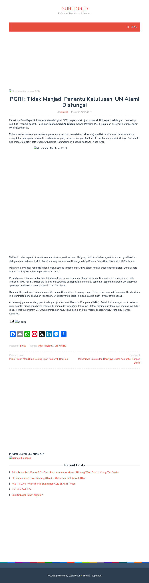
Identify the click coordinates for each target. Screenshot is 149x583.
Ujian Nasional (45, 345)
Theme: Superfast (92, 575)
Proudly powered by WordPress (63, 575)
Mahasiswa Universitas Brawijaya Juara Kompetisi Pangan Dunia (109, 358)
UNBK (62, 345)
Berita (23, 345)
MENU (133, 27)
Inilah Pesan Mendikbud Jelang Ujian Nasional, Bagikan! (39, 356)
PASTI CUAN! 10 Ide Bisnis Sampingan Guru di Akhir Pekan (43, 483)
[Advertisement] (74, 62)
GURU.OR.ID (74, 9)
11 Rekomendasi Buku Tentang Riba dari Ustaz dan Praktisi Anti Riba (48, 478)
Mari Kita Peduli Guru (22, 489)
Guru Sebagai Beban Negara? (27, 495)
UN (56, 345)
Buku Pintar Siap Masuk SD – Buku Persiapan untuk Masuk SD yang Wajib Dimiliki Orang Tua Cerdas (65, 472)
